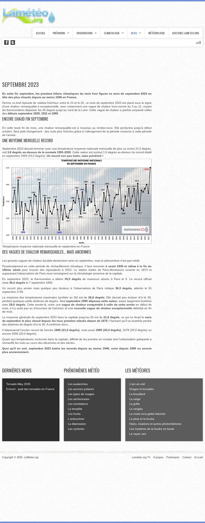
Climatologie (112, 33)
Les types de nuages (81, 394)
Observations (84, 33)
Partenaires (173, 457)
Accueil (40, 33)
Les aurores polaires (81, 389)
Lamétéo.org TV (141, 457)
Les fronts (74, 413)
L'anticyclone (76, 418)
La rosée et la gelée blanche (147, 413)
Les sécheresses (78, 399)
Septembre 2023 (20, 84)
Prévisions (59, 33)
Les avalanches (78, 384)
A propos (158, 457)
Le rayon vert (137, 433)
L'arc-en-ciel (137, 384)
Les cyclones (76, 428)
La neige (134, 399)
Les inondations (78, 403)
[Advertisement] (75, 64)
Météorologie (156, 33)
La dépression (77, 423)
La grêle (134, 403)
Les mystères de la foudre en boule (151, 428)
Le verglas (136, 408)
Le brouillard (137, 394)
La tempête (75, 408)
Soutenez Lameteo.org (185, 33)
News (134, 33)
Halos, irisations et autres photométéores (155, 423)
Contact (186, 457)
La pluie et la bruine (141, 418)
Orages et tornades (141, 389)
